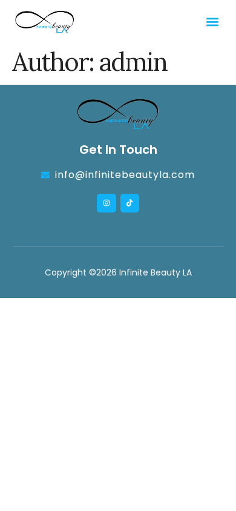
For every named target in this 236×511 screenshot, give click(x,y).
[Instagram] (106, 203)
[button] (213, 21)
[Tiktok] (129, 203)
